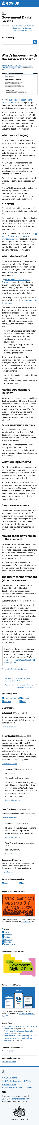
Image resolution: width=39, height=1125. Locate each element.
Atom (24, 883)
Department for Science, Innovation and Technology (23, 29)
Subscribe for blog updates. (14, 669)
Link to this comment (9, 727)
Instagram (8, 940)
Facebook (26, 698)
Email (24, 701)
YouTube (7, 937)
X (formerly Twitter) (11, 698)
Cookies (28, 1087)
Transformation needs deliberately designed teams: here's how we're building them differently (20, 1038)
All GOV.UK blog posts (11, 1081)
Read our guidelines (9, 1051)
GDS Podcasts (9, 944)
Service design (12, 70)
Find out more (7, 872)
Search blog (8, 37)
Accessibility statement (12, 1087)
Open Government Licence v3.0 (16, 1099)
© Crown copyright (19, 1119)
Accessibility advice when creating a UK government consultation (19, 686)
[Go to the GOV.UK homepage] (10, 3)
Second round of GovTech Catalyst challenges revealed (18, 679)
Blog (4, 13)
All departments (9, 1084)
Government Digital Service (17, 19)
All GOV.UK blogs (9, 1077)
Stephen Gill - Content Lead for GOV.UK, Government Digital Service (17, 66)
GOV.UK (27, 1081)
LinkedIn (7, 701)
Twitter (7, 932)
